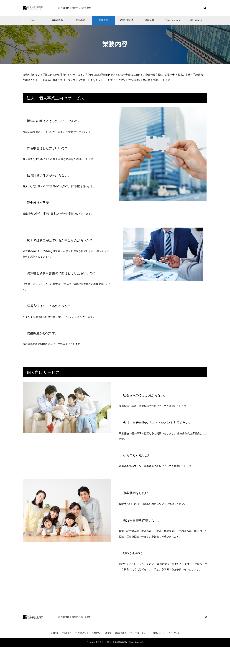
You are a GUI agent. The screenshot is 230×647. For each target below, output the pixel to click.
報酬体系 (149, 20)
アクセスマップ (172, 20)
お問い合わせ (195, 20)
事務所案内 (57, 20)
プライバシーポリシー (139, 633)
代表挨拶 (80, 20)
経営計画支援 (126, 20)
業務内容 (103, 20)
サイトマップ (173, 633)
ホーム (34, 20)
